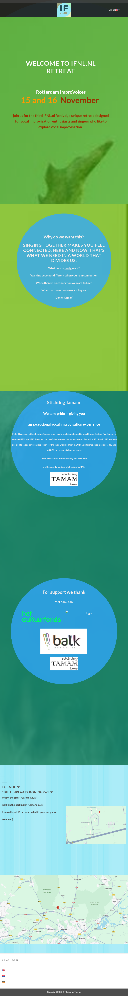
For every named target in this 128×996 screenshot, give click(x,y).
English (112, 10)
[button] (124, 10)
